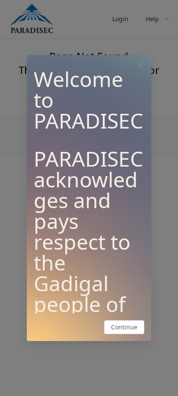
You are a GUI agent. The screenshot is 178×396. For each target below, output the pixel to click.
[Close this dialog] (140, 65)
